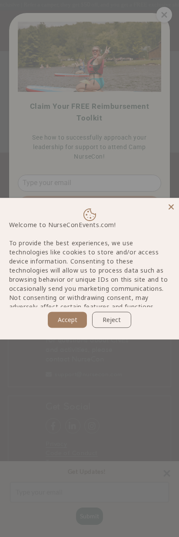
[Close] (171, 205)
